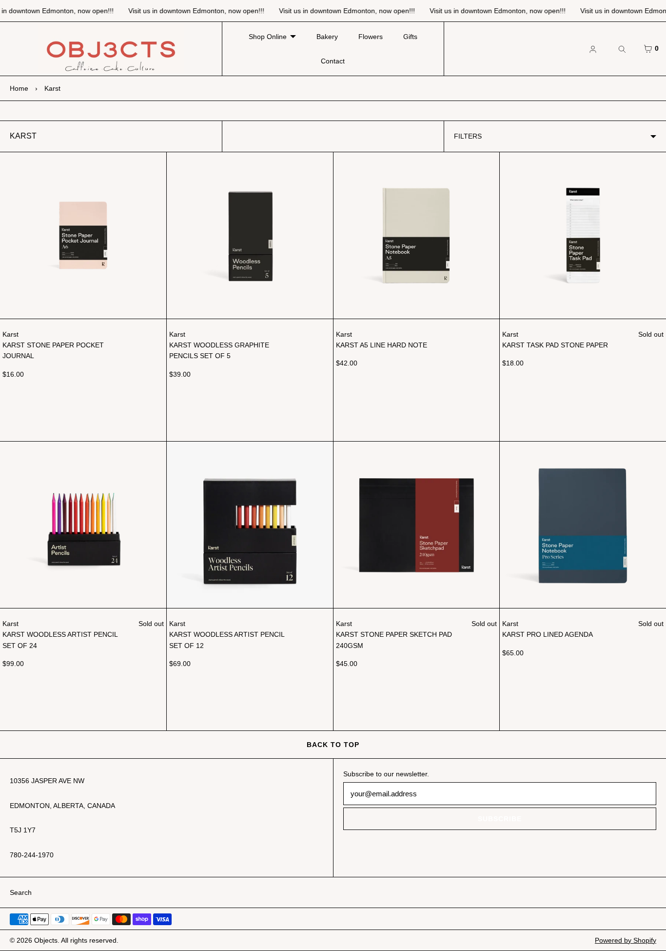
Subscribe (500, 819)
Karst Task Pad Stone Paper (555, 345)
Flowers (370, 36)
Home (19, 88)
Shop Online (268, 36)
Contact (333, 61)
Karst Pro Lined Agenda (547, 634)
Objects (46, 940)
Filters (468, 136)
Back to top (333, 745)
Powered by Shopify (625, 940)
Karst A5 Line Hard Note (381, 345)
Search (21, 892)
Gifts (410, 36)
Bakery (327, 36)
